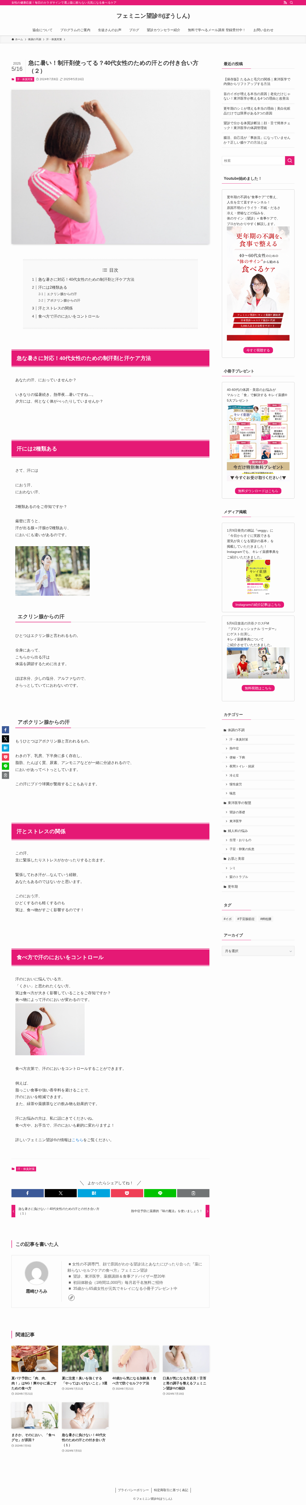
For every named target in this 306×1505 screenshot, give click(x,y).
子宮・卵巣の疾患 (242, 849)
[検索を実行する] (290, 160)
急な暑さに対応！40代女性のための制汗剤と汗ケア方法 (86, 279)
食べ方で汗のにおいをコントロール (68, 316)
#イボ (228, 919)
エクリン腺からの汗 (62, 294)
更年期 (233, 886)
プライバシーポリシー (133, 1490)
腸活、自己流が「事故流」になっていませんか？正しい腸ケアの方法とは (257, 140)
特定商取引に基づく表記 (171, 1490)
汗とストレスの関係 (55, 308)
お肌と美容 (236, 858)
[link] (71, 1298)
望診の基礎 (237, 812)
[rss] (285, 2)
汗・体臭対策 (25, 79)
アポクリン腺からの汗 (63, 300)
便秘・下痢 (237, 757)
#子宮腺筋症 (246, 919)
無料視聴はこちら (258, 688)
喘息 (233, 793)
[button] (27, 1193)
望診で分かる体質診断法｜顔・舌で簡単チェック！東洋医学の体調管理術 (257, 125)
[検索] (291, 2)
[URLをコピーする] (193, 1193)
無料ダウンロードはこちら (258, 491)
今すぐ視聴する (258, 350)
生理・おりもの (240, 840)
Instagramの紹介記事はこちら (258, 604)
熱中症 (234, 748)
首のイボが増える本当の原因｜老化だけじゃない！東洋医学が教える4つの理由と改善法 (257, 96)
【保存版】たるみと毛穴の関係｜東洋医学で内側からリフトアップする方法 (257, 81)
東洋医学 (236, 821)
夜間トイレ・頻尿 (242, 766)
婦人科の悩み (238, 831)
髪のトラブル (239, 877)
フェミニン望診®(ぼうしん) (153, 16)
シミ (233, 868)
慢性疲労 (236, 784)
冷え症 (234, 775)
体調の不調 (236, 730)
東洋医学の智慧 (239, 803)
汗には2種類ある (52, 287)
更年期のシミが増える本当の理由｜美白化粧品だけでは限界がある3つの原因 (257, 111)
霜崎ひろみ (36, 1291)
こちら (77, 1140)
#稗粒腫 (265, 919)
